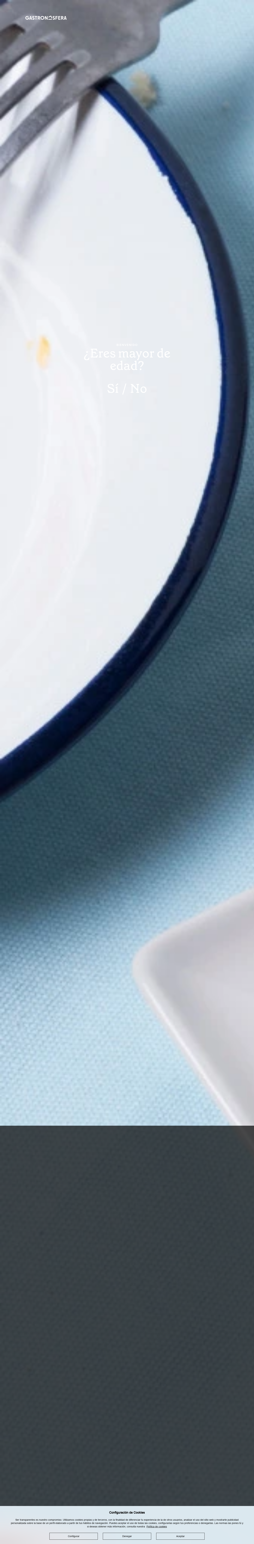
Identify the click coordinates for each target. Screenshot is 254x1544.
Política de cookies (157, 1526)
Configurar (73, 1536)
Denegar (127, 1536)
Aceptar (180, 1536)
